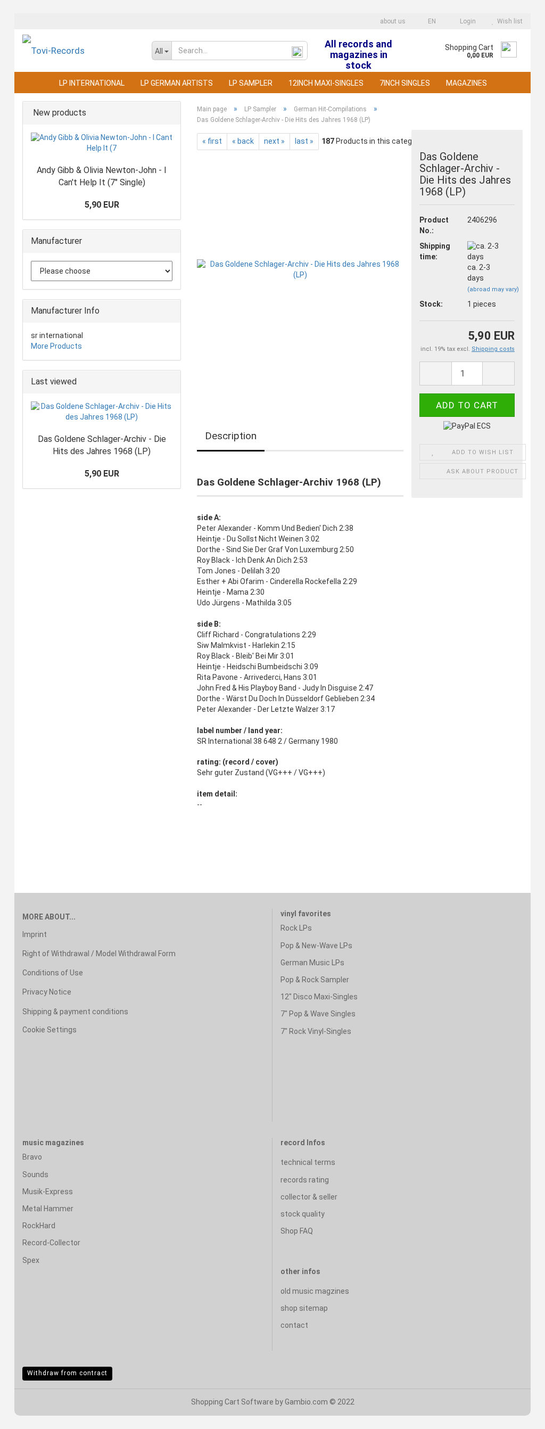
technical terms (307, 1162)
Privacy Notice (46, 992)
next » (274, 141)
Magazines (466, 83)
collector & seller (308, 1197)
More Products (56, 346)
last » (304, 141)
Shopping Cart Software (232, 1402)
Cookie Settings (49, 1029)
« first (212, 141)
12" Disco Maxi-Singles (319, 996)
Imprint (34, 934)
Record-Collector (51, 1242)
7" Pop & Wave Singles (318, 1013)
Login (466, 21)
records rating (304, 1180)
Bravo (32, 1157)
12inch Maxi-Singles (326, 83)
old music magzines (314, 1291)
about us (392, 21)
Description (231, 436)
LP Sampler (250, 83)
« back (243, 141)
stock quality (302, 1214)
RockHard (38, 1225)
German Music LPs (312, 962)
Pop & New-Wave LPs (316, 945)
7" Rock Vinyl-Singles (315, 1031)
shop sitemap (304, 1308)
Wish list (508, 21)
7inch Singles (404, 83)
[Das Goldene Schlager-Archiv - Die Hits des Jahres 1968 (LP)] (300, 269)
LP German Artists (177, 83)
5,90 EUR (102, 205)
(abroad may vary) (493, 289)
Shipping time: (434, 251)
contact (294, 1325)
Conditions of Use (52, 972)
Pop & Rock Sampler (314, 979)
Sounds (35, 1174)
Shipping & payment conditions (75, 1011)
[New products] (169, 113)
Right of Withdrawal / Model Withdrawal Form (99, 953)
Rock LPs (296, 928)
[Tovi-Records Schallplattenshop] (79, 50)
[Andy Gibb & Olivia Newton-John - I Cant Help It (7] (101, 143)
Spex (30, 1260)
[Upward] (516, 1413)
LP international (92, 83)
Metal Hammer (47, 1208)
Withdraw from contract (67, 1373)
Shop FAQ (296, 1231)
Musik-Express (47, 1191)
